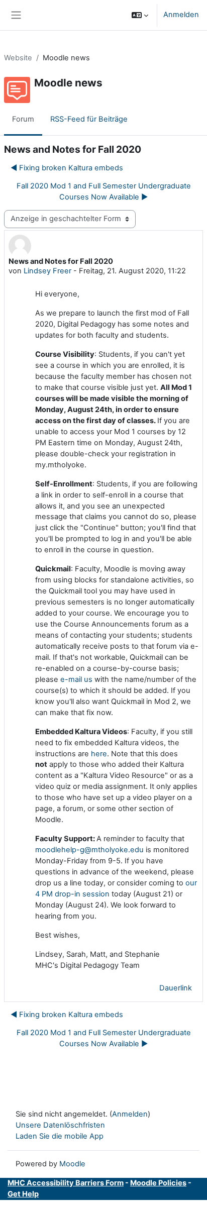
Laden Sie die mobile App (60, 1136)
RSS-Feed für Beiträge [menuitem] (89, 119)
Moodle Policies (158, 1182)
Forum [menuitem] (23, 119)
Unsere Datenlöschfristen (60, 1125)
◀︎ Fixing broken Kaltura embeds (67, 167)
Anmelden (181, 14)
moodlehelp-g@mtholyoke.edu (89, 849)
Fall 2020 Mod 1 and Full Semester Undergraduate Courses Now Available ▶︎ (104, 191)
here (99, 753)
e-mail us (76, 679)
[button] (140, 15)
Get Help (23, 1193)
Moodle (72, 1163)
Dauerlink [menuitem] (175, 987)
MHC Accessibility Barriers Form (66, 1182)
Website (18, 57)
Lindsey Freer (47, 270)
